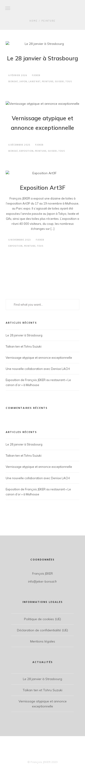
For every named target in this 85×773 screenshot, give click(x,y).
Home (33, 20)
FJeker (36, 75)
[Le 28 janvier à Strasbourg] (42, 44)
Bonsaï (13, 81)
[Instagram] (47, 755)
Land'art (35, 81)
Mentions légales (42, 641)
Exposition (26, 151)
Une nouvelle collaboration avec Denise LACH (38, 369)
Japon (23, 81)
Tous (69, 81)
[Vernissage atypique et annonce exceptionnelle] (42, 104)
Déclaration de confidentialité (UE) (42, 630)
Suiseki (59, 81)
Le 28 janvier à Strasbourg (42, 58)
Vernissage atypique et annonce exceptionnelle (39, 357)
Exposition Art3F (42, 187)
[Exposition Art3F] (42, 173)
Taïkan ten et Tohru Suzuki (23, 346)
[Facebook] (38, 755)
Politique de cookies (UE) (42, 619)
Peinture (48, 20)
